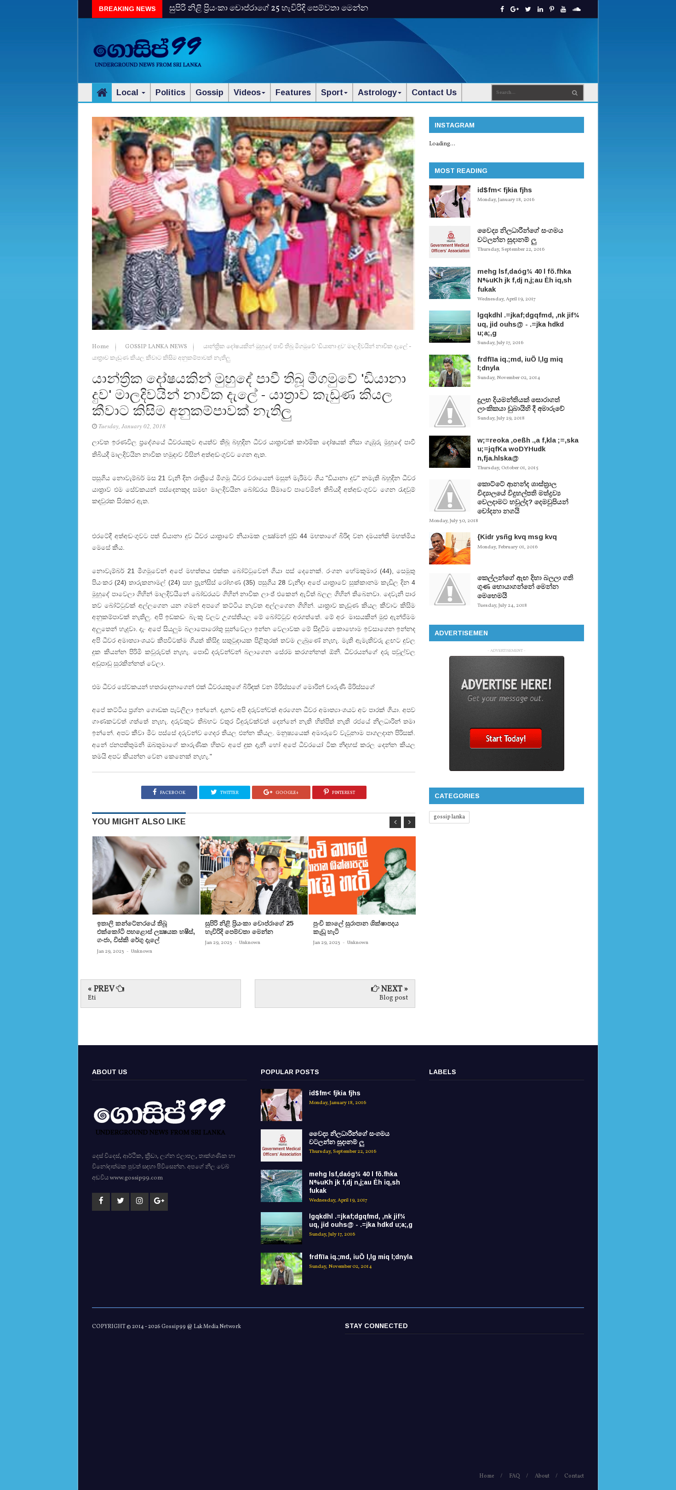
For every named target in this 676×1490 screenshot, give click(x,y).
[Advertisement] (416, 46)
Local (128, 92)
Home (101, 347)
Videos (247, 92)
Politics (170, 92)
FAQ (514, 1476)
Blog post (393, 998)
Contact (574, 1476)
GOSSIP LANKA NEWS (157, 347)
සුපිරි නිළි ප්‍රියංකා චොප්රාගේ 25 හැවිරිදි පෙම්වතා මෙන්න (268, 8)
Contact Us (434, 92)
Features (293, 92)
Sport (332, 92)
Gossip (209, 92)
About (542, 1476)
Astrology (377, 92)
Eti (92, 998)
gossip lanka (449, 817)
